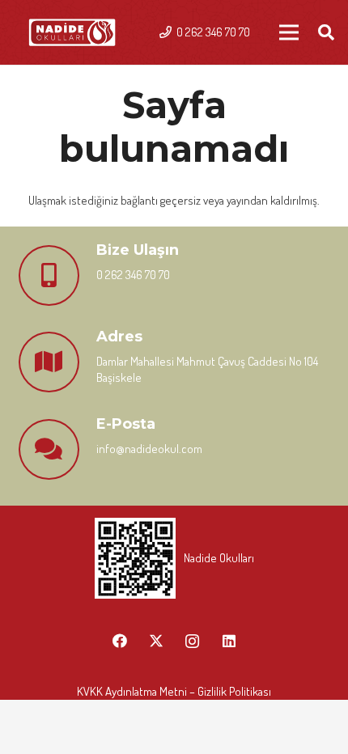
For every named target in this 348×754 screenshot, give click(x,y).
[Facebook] (119, 641)
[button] (326, 32)
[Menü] (288, 32)
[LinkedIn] (228, 641)
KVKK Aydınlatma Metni (132, 691)
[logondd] (72, 33)
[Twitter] (156, 641)
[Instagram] (192, 641)
